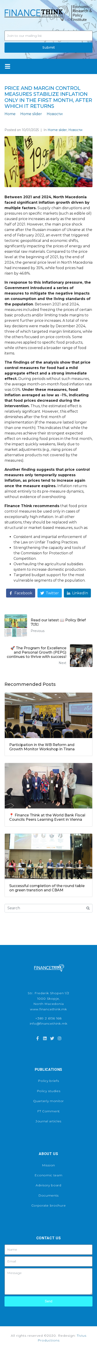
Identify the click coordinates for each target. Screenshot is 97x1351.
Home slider (57, 130)
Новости (75, 130)
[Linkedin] (44, 1038)
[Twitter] (52, 1038)
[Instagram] (59, 1038)
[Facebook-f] (37, 1038)
